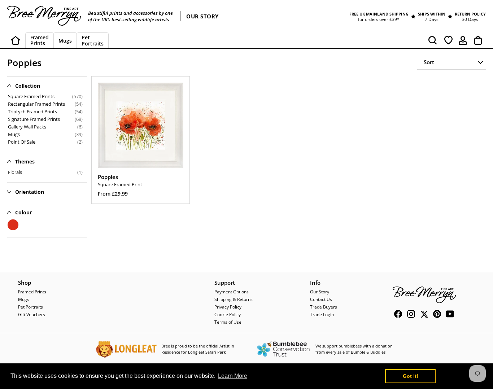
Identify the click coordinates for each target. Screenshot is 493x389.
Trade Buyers (323, 307)
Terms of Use (227, 322)
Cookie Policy (227, 314)
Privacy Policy (227, 307)
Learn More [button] (232, 376)
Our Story (319, 292)
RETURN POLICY (470, 14)
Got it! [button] (410, 376)
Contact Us (321, 299)
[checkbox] (45, 172)
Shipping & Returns (233, 299)
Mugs (23, 299)
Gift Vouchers (31, 314)
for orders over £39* (379, 19)
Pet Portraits (30, 307)
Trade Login (322, 314)
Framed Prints (32, 292)
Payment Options (231, 292)
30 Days (470, 19)
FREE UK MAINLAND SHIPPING (379, 14)
